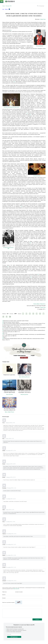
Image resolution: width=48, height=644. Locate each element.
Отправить (37, 619)
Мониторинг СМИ (8, 5)
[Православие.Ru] (10, 1)
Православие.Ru (16, 588)
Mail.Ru (14, 592)
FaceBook (8, 592)
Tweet (3, 9)
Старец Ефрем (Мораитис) (39, 303)
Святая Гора (43, 19)
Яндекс (12, 592)
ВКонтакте (10, 592)
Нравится (6, 9)
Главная (3, 5)
